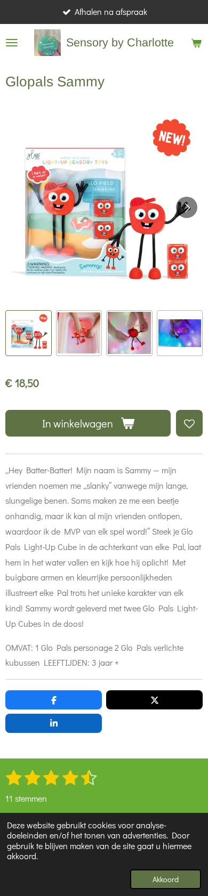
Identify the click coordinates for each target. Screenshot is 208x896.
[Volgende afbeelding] (186, 207)
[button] (28, 333)
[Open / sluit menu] (11, 42)
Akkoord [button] (166, 879)
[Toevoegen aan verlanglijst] (189, 423)
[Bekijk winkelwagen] (196, 42)
